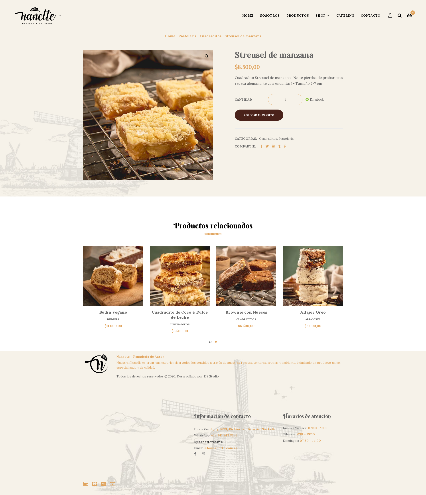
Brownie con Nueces (246, 312)
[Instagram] (203, 454)
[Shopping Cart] (409, 15)
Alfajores (313, 319)
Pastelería (286, 139)
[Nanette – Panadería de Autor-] (37, 15)
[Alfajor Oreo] (313, 276)
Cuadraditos (268, 139)
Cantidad (243, 100)
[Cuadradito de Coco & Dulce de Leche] (180, 276)
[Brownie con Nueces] (246, 276)
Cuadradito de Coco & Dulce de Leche (180, 315)
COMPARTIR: (245, 146)
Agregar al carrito (259, 115)
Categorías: (246, 139)
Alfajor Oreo (313, 312)
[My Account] (390, 15)
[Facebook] (195, 454)
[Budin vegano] (113, 276)
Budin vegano (113, 312)
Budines (113, 319)
